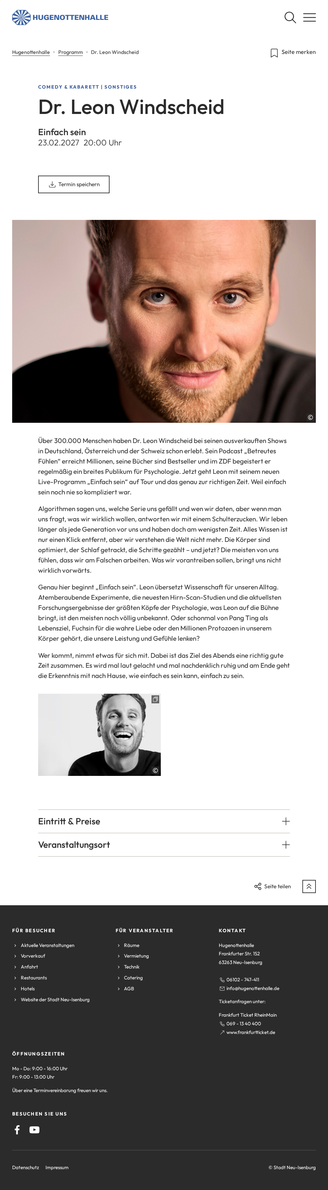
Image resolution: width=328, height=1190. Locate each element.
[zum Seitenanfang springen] (309, 886)
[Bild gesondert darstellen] (99, 735)
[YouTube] (34, 1130)
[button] (164, 821)
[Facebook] (17, 1130)
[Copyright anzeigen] (310, 417)
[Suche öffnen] (290, 17)
